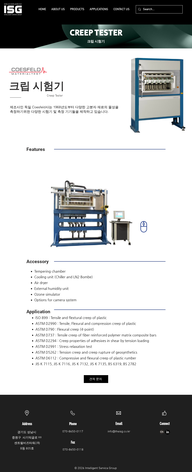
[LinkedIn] (167, 432)
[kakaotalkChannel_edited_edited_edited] (162, 432)
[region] (96, 215)
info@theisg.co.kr (119, 431)
